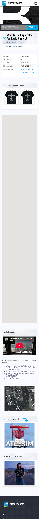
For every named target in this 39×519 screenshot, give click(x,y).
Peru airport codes (12, 378)
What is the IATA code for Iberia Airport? (20, 373)
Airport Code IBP (12, 375)
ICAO (15, 47)
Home (4, 518)
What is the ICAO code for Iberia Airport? (20, 368)
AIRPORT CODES (14, 3)
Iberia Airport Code (12, 377)
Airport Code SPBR (13, 370)
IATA (5, 47)
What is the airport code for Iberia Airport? (20, 366)
